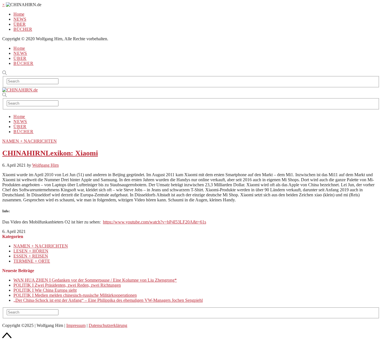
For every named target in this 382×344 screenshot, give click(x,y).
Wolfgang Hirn (45, 165)
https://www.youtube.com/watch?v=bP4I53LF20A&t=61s (154, 222)
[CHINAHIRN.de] (20, 90)
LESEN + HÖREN (30, 251)
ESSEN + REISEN (30, 256)
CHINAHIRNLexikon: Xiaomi (50, 153)
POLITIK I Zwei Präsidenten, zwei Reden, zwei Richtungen (67, 285)
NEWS (19, 19)
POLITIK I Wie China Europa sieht (45, 290)
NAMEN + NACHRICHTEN (29, 141)
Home (18, 14)
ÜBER (19, 24)
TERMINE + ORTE (31, 261)
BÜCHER (22, 29)
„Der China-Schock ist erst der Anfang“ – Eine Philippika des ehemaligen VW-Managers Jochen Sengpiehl (108, 300)
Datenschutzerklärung (108, 325)
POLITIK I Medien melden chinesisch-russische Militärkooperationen (75, 295)
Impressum (76, 325)
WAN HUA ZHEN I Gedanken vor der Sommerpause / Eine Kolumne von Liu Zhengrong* (95, 280)
